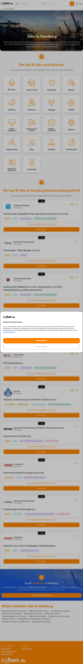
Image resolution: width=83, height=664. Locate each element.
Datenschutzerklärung (9, 332)
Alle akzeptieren (41, 341)
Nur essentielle (41, 346)
